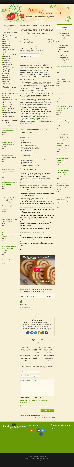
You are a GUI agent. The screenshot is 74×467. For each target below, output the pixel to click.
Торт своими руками (10, 198)
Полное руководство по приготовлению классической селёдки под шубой (63, 200)
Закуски (5, 70)
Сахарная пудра (34, 291)
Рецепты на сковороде (10, 51)
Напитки (5, 41)
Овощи (5, 72)
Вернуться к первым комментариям (30, 415)
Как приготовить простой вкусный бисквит (25, 349)
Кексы (5, 110)
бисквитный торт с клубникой (29, 67)
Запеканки (6, 105)
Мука (21, 291)
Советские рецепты (9, 38)
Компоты (6, 45)
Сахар (26, 291)
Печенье (5, 106)
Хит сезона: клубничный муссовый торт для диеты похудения (9, 208)
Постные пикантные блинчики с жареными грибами (63, 95)
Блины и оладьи (8, 116)
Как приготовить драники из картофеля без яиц (9, 129)
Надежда (23, 55)
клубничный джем (33, 118)
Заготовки (6, 81)
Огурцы (5, 43)
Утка (4, 60)
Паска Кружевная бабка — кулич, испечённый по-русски (49, 350)
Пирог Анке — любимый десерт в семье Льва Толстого (9, 248)
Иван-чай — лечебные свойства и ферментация (14, 426)
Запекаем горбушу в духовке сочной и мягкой (9, 143)
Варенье (5, 47)
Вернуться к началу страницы (46, 417)
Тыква (5, 73)
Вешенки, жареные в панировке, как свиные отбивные (8, 171)
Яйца (43, 291)
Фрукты (5, 77)
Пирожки (5, 103)
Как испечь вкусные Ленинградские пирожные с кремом (9, 235)
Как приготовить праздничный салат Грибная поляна (62, 158)
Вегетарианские (63, 42)
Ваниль (33, 289)
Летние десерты (8, 49)
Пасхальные (61, 47)
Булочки (5, 97)
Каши (4, 39)
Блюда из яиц (7, 68)
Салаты (5, 79)
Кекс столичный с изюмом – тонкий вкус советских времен (49, 357)
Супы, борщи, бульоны (10, 32)
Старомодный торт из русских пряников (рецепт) (10, 261)
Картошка (6, 64)
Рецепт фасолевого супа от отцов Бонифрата (9, 183)
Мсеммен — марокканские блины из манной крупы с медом (64, 122)
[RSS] (32, 430)
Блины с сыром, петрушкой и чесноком (63, 80)
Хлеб (4, 95)
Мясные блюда (7, 55)
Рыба (4, 66)
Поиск (64, 26)
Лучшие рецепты (63, 44)
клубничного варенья (27, 120)
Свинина (5, 62)
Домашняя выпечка (9, 93)
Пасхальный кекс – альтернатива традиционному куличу (25, 357)
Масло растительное (44, 289)
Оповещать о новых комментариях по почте (35, 406)
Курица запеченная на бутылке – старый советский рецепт (62, 172)
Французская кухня (63, 51)
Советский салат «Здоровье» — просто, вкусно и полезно (62, 145)
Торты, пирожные (8, 108)
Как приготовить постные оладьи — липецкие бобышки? (64, 108)
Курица (5, 58)
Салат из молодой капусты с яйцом (47, 41)
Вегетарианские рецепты (9, 120)
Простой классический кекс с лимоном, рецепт (37, 350)
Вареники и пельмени (9, 112)
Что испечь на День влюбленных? (37, 356)
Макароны (6, 36)
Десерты (5, 83)
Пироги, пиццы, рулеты (10, 99)
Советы (60, 49)
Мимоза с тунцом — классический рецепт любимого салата (62, 185)
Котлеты (5, 56)
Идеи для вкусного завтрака (64, 57)
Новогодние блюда (63, 45)
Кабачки (5, 75)
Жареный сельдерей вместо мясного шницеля (9, 156)
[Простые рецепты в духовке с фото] (44, 11)
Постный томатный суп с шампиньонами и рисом (27, 41)
